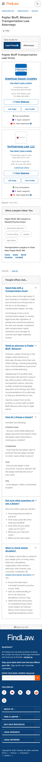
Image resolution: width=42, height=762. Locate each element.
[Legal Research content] (37, 732)
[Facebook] (4, 692)
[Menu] (3, 3)
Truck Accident (12, 234)
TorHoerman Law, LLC (21, 146)
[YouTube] (12, 692)
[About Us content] (37, 709)
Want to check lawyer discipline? (16, 549)
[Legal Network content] (37, 739)
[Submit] (37, 677)
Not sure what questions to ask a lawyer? (19, 502)
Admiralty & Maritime (15, 228)
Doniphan (8, 257)
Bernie (23, 255)
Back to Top (22, 627)
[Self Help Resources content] (37, 724)
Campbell (19, 257)
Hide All (15, 271)
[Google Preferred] (4, 700)
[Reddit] (36, 692)
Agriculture (11, 240)
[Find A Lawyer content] (37, 716)
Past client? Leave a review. (21, 83)
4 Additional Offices (21, 167)
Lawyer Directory (8, 11)
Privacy (14, 753)
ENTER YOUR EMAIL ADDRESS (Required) (18, 673)
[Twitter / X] (20, 692)
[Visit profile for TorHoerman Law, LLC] (21, 137)
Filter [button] (7, 31)
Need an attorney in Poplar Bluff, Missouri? (19, 347)
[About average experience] (31, 123)
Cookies (7, 755)
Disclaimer (24, 753)
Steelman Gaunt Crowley (21, 78)
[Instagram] (28, 692)
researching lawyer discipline (18, 574)
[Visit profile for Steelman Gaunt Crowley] (21, 70)
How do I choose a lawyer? (19, 417)
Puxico (7, 255)
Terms (4, 753)
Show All (5, 271)
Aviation (26, 234)
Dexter (15, 255)
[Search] (37, 3)
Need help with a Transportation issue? (16, 289)
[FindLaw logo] (13, 4)
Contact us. (28, 657)
